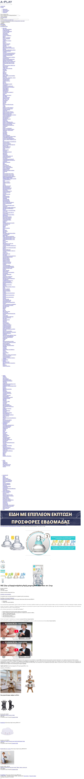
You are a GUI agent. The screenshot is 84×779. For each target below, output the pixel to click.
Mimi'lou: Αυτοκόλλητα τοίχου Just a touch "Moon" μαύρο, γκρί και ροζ (13, 767)
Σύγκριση (12, 598)
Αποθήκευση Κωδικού (6, 22)
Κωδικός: (2, 588)
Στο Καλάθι (2, 26)
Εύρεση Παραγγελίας (4, 15)
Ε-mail (1, 18)
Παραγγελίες (5, 9)
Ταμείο (6, 26)
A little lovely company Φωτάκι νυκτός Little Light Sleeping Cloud (12, 741)
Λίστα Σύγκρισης (6, 10)
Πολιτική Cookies (32, 775)
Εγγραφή (5, 17)
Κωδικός (2, 19)
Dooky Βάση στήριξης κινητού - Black (7, 715)
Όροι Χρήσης (26, 775)
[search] (11, 4)
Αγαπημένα (5, 12)
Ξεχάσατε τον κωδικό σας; (8, 19)
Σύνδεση (2, 17)
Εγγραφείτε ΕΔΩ (15, 717)
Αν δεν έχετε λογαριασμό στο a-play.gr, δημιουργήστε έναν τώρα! (12, 20)
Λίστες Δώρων (5, 11)
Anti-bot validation (3, 16)
